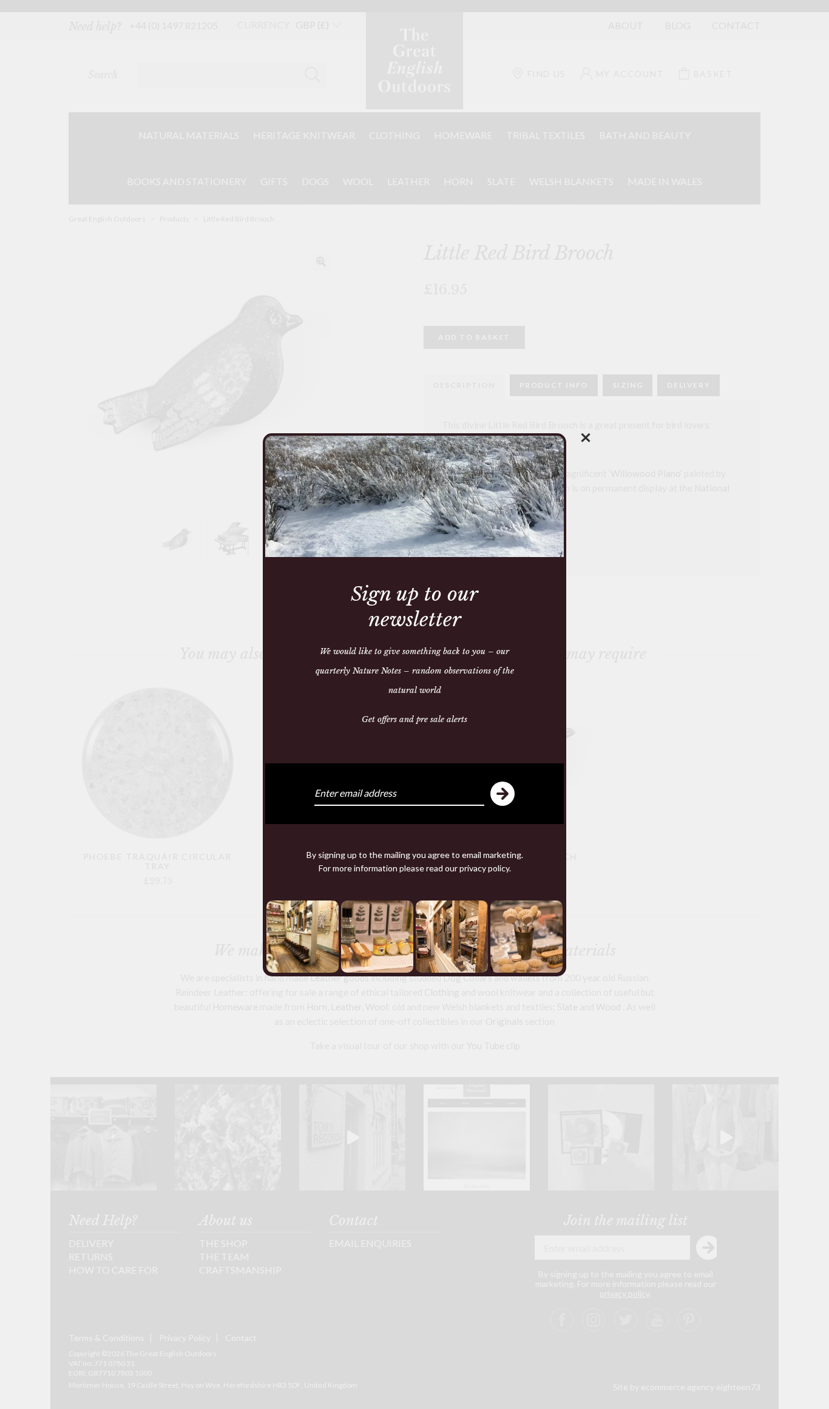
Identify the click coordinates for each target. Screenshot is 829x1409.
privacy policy (484, 868)
